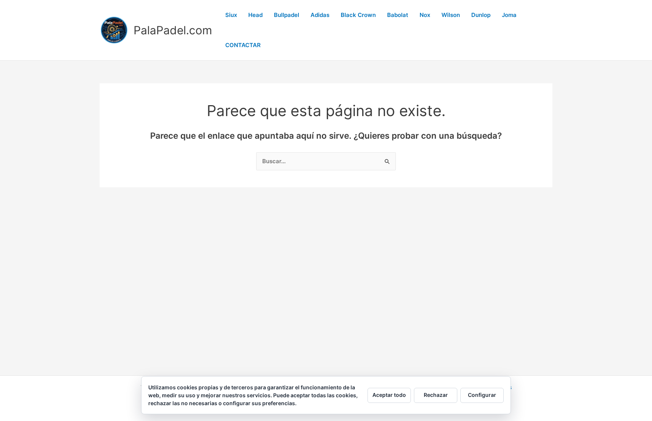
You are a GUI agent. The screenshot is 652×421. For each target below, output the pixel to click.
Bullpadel (286, 14)
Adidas (320, 14)
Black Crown (358, 14)
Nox (425, 14)
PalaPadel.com (173, 30)
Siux (231, 14)
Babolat (397, 14)
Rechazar (436, 395)
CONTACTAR (243, 45)
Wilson (450, 14)
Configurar (482, 395)
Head (255, 14)
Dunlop (481, 14)
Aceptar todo (389, 395)
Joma (509, 14)
